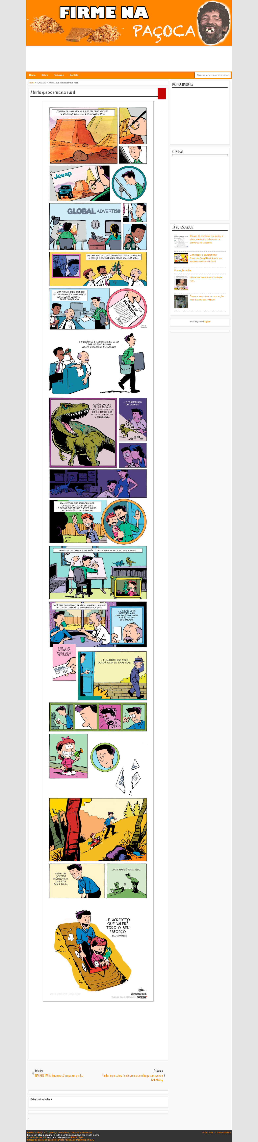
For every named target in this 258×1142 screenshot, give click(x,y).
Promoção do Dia (182, 270)
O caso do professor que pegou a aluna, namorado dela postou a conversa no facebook (206, 239)
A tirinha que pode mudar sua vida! (52, 92)
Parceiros (59, 75)
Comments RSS (223, 1132)
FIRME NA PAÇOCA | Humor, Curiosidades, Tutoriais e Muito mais (59, 1132)
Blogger (206, 321)
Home (32, 75)
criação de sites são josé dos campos (45, 1140)
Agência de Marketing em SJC (79, 1140)
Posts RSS (208, 1132)
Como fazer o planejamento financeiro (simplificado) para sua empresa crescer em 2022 (206, 258)
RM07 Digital (77, 1137)
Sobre (45, 75)
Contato (74, 75)
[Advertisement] (129, 56)
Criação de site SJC (37, 1137)
